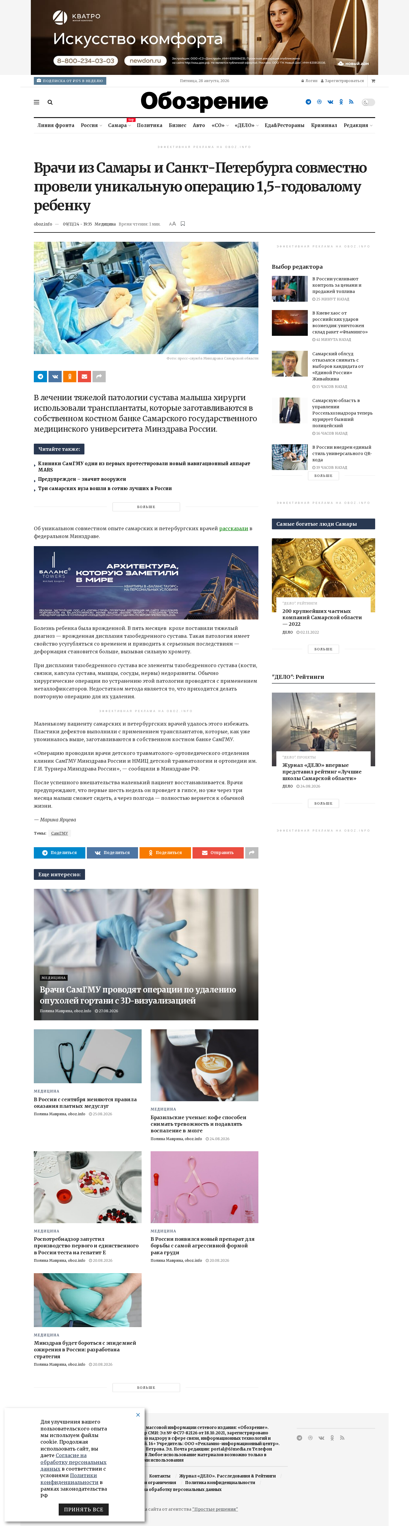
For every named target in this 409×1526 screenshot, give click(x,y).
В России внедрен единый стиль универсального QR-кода (342, 454)
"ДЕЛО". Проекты (299, 757)
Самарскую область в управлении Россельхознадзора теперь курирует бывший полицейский (342, 413)
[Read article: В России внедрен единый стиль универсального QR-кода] (290, 457)
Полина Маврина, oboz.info (65, 1011)
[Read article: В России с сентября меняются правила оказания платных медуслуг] (88, 1056)
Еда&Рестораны (285, 125)
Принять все (83, 1510)
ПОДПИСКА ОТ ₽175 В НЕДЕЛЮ (72, 81)
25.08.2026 (102, 1114)
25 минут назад (332, 299)
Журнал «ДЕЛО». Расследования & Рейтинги (227, 1476)
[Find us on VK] (330, 102)
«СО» (218, 125)
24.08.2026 (219, 1139)
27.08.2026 (108, 1011)
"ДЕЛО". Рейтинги (299, 603)
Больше (146, 507)
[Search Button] (50, 102)
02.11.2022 (309, 632)
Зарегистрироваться (344, 80)
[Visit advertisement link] (204, 37)
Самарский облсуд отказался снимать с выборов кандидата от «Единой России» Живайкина (337, 366)
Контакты (159, 1476)
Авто (199, 125)
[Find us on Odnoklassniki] (341, 102)
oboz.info (43, 224)
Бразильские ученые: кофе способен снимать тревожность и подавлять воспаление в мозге (198, 1124)
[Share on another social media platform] (99, 376)
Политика (149, 125)
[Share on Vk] (55, 376)
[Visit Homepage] (204, 102)
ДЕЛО (287, 632)
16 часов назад (331, 433)
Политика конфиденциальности (220, 1482)
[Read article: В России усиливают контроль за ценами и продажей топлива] (290, 289)
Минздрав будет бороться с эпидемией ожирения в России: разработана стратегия (85, 1349)
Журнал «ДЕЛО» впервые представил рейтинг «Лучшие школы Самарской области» (322, 771)
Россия (89, 125)
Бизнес (177, 125)
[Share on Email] (84, 376)
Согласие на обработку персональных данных (172, 1489)
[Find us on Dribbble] (319, 102)
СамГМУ (59, 833)
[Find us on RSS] (351, 102)
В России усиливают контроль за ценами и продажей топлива (336, 285)
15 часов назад (331, 386)
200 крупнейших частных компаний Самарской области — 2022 (322, 617)
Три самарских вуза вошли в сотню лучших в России (105, 488)
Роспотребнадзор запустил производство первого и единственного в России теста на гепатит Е (86, 1245)
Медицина (105, 224)
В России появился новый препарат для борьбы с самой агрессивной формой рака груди (202, 1245)
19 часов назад (331, 467)
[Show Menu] (36, 102)
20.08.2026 (102, 1260)
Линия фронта (55, 125)
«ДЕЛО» (245, 125)
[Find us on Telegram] (308, 102)
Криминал (324, 125)
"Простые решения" (215, 1509)
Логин (311, 80)
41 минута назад (333, 339)
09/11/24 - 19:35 (77, 224)
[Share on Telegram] (40, 376)
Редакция (356, 125)
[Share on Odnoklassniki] (69, 376)
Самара (119, 124)
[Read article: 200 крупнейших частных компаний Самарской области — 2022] (323, 575)
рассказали (233, 528)
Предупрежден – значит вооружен (82, 479)
